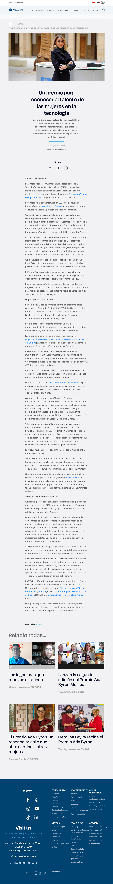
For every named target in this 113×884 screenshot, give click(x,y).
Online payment (95, 830)
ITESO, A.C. (75, 842)
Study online (57, 813)
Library (55, 830)
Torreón (42, 591)
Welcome (55, 794)
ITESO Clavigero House (61, 844)
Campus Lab (57, 833)
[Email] (66, 168)
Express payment (96, 833)
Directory (74, 827)
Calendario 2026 (77, 852)
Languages (75, 804)
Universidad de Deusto (51, 206)
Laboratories (57, 837)
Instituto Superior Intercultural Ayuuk (65, 594)
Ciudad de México (68, 587)
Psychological (76, 797)
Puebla (34, 591)
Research (43, 17)
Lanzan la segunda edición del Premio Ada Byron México (80, 679)
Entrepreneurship (78, 814)
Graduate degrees (59, 807)
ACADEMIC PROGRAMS (15, 17)
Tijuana (80, 587)
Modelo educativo (59, 817)
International (78, 17)
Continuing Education (60, 810)
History (73, 846)
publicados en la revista (64, 382)
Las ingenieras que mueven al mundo (26, 676)
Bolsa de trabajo (77, 849)
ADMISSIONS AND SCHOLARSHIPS (95, 17)
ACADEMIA (53, 17)
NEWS (26, 17)
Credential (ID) (95, 844)
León (27, 591)
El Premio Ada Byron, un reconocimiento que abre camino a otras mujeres (31, 744)
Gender (74, 807)
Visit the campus (58, 827)
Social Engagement (65, 17)
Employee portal (95, 837)
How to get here (58, 840)
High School (56, 797)
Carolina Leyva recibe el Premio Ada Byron (80, 739)
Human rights (94, 802)
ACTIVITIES (34, 17)
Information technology (98, 827)
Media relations (77, 862)
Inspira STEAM (72, 477)
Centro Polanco (95, 809)
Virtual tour (56, 847)
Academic (74, 794)
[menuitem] (31, 11)
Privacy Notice (54, 871)
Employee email (95, 840)
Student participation (79, 811)
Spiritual (74, 800)
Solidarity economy (97, 806)
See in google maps (24, 856)
